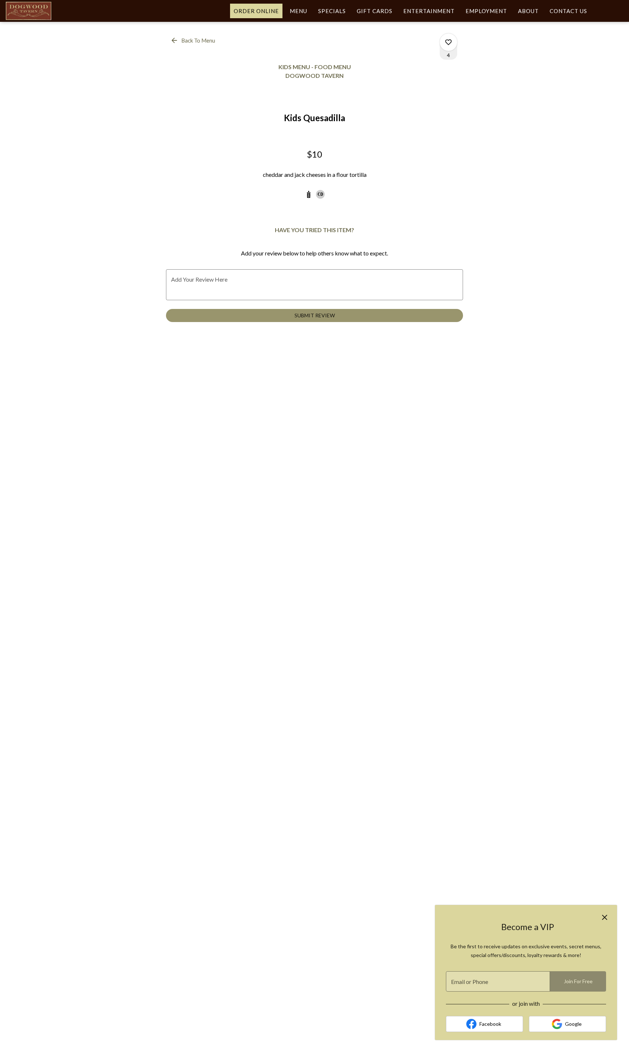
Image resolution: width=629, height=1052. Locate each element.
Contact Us (568, 11)
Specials (332, 11)
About (528, 11)
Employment (486, 11)
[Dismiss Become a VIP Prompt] (604, 917)
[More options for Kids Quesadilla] (448, 42)
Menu (298, 11)
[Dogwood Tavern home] (38, 11)
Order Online (256, 11)
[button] (193, 40)
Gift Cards (374, 11)
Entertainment (429, 11)
